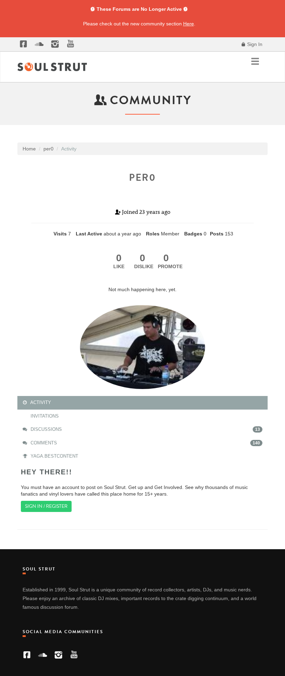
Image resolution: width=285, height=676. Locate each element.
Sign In (254, 44)
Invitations (44, 416)
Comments (144, 442)
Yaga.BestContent (53, 456)
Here (188, 23)
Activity (40, 402)
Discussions (144, 429)
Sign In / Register (46, 506)
